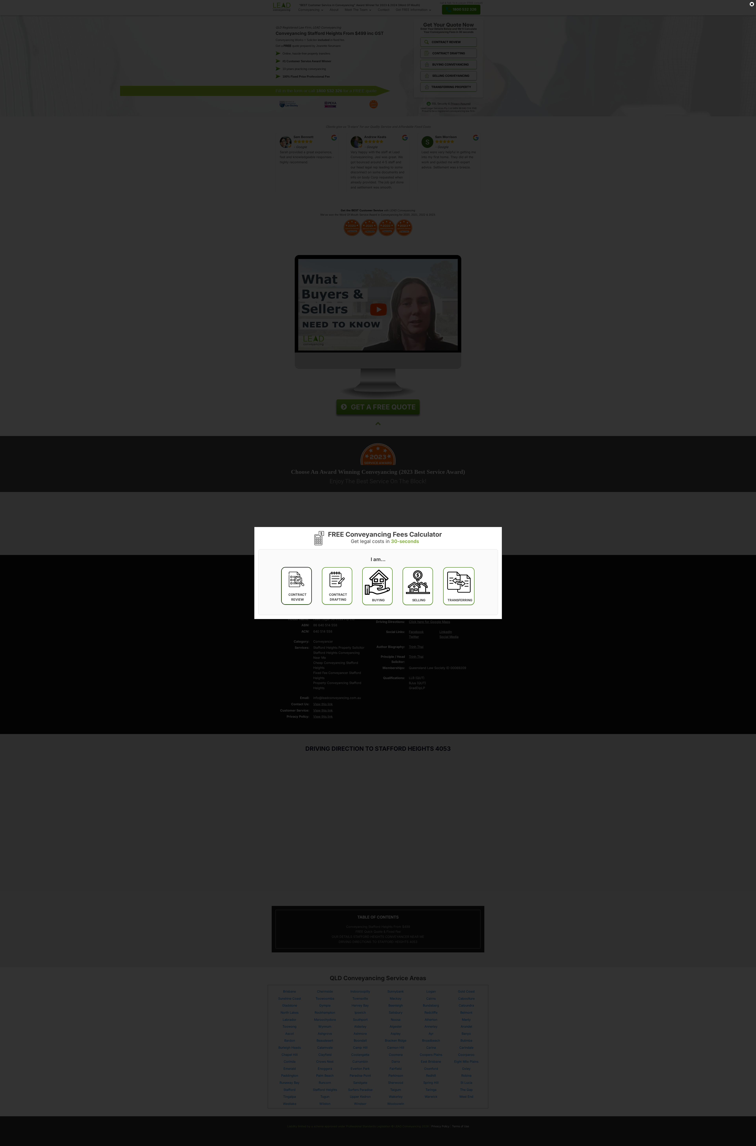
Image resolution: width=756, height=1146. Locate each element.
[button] (296, 586)
